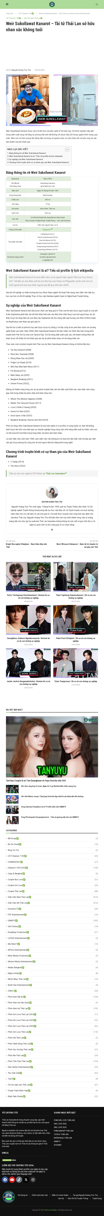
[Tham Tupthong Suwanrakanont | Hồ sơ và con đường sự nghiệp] (75, 577)
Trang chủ (9, 13)
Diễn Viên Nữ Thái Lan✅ (53, 903)
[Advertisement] (52, 50)
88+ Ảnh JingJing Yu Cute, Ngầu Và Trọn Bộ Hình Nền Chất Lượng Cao (48, 786)
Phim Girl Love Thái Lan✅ (53, 1032)
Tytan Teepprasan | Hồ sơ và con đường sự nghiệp (75, 681)
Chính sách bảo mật (40, 1195)
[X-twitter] (26, 1179)
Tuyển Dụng (97, 1198)
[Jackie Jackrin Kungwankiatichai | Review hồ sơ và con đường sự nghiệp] (28, 663)
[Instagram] (33, 1179)
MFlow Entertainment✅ (53, 950)
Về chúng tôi (23, 1195)
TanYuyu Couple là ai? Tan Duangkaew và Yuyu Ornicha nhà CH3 (36, 780)
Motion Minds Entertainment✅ (53, 961)
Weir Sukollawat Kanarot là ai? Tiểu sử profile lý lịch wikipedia (36, 156)
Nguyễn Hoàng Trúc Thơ (21, 70)
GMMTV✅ (53, 920)
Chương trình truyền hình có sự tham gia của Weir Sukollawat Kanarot (39, 162)
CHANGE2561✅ (53, 862)
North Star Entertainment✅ (53, 985)
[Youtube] (12, 1179)
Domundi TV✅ (53, 909)
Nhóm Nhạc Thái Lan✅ (53, 979)
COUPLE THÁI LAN (61, 1134)
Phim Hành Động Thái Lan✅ (53, 1043)
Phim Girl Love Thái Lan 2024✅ (53, 1014)
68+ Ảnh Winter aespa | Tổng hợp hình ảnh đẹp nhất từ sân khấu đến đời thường (52, 796)
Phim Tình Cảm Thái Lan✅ (53, 1061)
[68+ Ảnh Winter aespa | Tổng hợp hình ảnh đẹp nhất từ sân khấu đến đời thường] (12, 799)
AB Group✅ (53, 838)
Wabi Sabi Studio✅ (53, 1096)
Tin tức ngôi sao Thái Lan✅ (53, 1085)
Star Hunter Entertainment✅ (53, 1067)
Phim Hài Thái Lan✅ (53, 1038)
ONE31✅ (53, 991)
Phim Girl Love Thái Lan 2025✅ (53, 1020)
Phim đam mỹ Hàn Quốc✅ (53, 1002)
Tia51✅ (53, 1079)
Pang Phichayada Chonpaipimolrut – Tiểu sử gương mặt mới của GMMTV (50, 817)
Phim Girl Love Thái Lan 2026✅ (53, 1026)
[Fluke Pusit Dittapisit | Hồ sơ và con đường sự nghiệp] (75, 620)
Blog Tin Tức (53, 850)
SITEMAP (58, 1145)
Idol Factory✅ (53, 926)
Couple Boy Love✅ (53, 879)
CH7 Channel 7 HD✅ (26, 13)
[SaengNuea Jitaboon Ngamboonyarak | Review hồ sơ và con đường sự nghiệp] (28, 620)
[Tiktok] (19, 1179)
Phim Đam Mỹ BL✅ (53, 997)
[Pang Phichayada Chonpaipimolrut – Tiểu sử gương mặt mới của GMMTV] (12, 820)
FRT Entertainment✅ (53, 914)
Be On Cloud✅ (53, 844)
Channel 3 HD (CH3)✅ (53, 868)
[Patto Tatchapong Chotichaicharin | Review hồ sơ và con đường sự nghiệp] (28, 577)
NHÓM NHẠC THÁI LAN (63, 1138)
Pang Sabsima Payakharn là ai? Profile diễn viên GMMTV (43, 807)
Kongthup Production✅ (53, 932)
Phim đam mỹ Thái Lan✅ (53, 1008)
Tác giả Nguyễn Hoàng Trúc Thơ (85, 1195)
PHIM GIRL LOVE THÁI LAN (64, 1120)
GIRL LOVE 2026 (60, 1124)
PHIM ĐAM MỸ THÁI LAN (63, 1131)
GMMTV (57, 1141)
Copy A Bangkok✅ (53, 873)
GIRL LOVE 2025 (60, 1127)
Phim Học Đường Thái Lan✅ (53, 1049)
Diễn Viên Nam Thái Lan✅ (53, 897)
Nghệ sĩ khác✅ (53, 973)
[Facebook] (5, 1179)
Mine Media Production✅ (53, 956)
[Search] (97, 5)
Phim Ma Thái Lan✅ (53, 1055)
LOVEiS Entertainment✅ (53, 938)
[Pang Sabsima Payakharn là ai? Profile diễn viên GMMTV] (12, 810)
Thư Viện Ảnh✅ (53, 1073)
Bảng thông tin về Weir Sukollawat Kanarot (27, 153)
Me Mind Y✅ (53, 944)
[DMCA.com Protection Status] (9, 1160)
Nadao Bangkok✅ (53, 967)
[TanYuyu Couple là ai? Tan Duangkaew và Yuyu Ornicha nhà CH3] (52, 746)
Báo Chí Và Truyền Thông (78, 1198)
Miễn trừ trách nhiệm (60, 1195)
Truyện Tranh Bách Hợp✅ (53, 1090)
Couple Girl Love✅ (53, 885)
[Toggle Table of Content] (66, 149)
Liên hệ (61, 1198)
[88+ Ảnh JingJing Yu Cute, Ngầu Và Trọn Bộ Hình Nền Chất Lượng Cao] (12, 789)
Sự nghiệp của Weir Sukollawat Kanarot (26, 159)
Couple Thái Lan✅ (53, 891)
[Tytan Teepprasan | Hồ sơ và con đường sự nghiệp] (75, 663)
